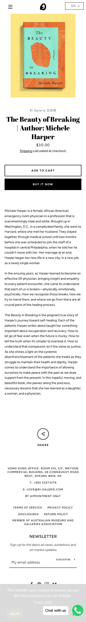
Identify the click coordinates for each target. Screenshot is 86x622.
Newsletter (43, 536)
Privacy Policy (60, 507)
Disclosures (28, 514)
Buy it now (43, 184)
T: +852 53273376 (43, 482)
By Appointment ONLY (43, 496)
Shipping (26, 151)
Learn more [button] (43, 602)
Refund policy (56, 514)
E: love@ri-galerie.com (43, 489)
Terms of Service (27, 507)
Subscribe (63, 559)
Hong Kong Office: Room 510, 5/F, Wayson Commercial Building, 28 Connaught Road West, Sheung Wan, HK (43, 472)
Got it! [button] (14, 614)
